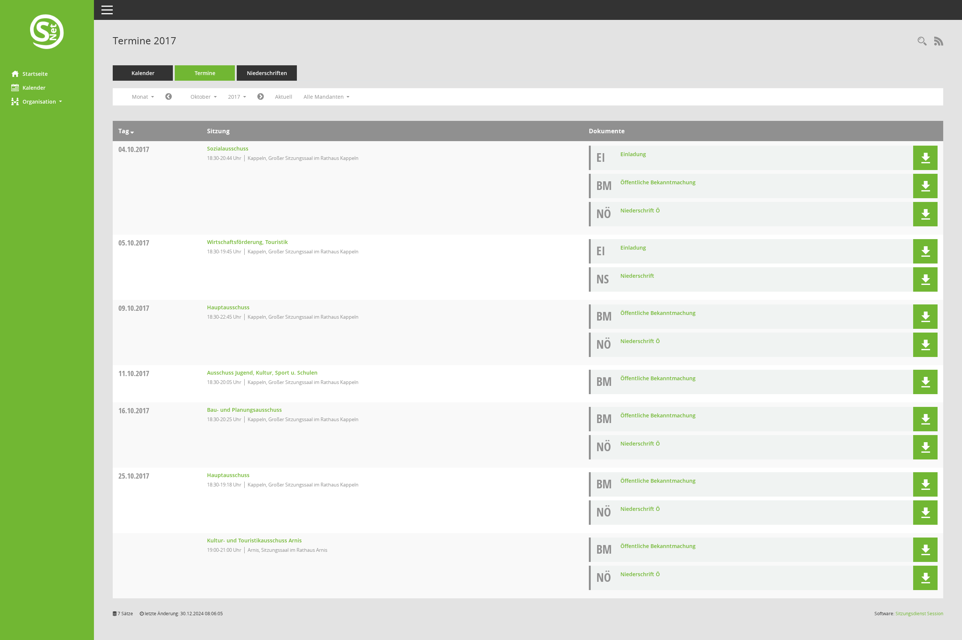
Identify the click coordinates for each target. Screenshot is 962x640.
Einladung (633, 154)
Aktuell (283, 96)
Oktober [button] (201, 96)
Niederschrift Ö (640, 210)
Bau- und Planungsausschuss (244, 409)
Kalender (34, 87)
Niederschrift (637, 275)
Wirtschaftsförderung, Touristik (247, 241)
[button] (47, 101)
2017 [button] (235, 96)
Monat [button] (141, 96)
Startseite (35, 73)
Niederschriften (267, 73)
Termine (205, 73)
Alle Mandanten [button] (324, 96)
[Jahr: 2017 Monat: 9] (168, 97)
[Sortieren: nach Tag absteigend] (132, 131)
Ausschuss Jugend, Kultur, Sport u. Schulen (262, 372)
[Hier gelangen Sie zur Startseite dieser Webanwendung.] (47, 32)
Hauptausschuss (228, 307)
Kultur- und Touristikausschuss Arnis (254, 540)
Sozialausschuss (227, 148)
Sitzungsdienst (919, 613)
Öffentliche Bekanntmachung (658, 182)
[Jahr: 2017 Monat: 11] (260, 97)
